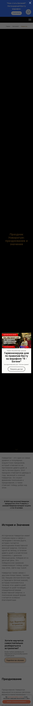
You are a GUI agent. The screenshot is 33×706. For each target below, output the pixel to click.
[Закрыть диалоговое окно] (30, 3)
